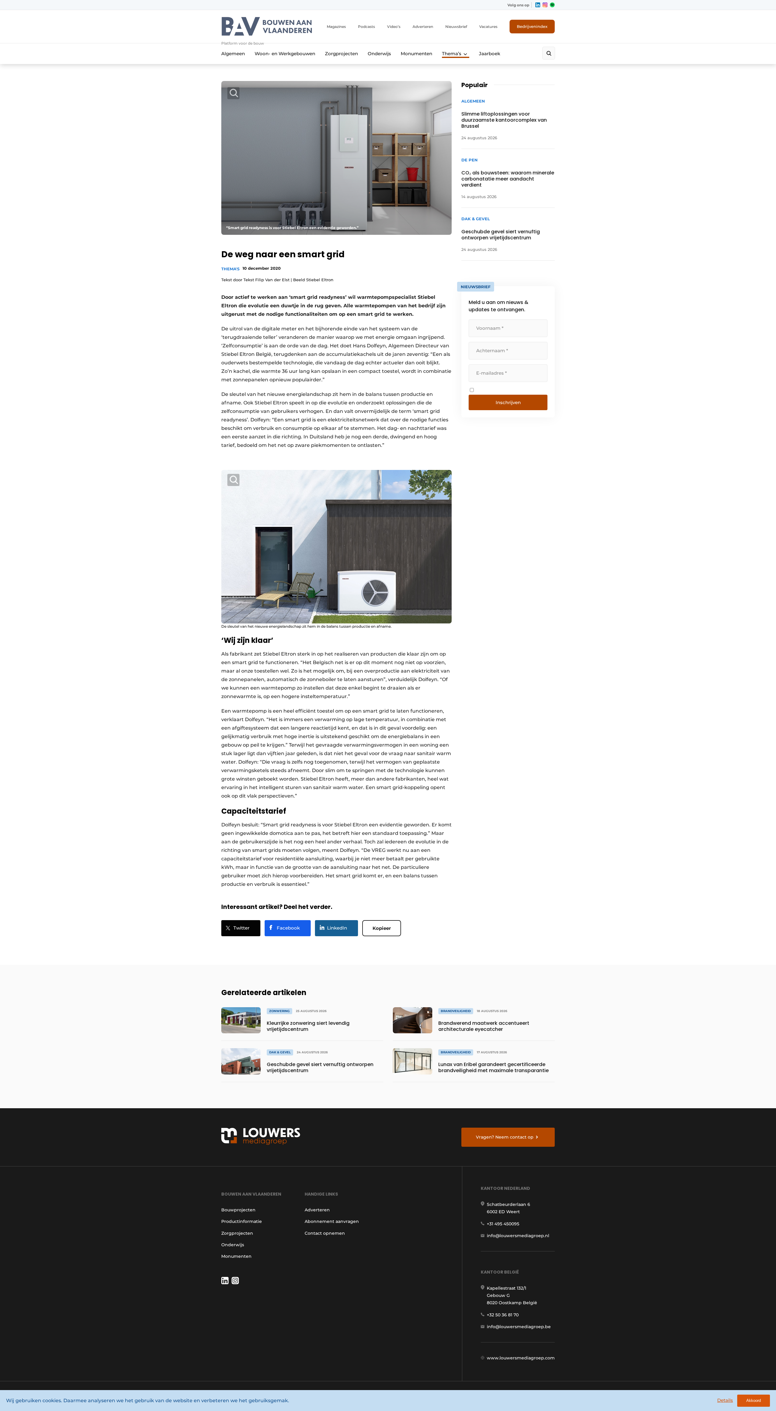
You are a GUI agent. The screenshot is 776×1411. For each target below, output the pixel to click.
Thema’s (451, 53)
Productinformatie (241, 1221)
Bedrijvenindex (532, 26)
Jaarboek (489, 53)
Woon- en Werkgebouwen (285, 53)
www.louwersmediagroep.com (521, 1358)
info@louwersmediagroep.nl (518, 1235)
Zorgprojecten (341, 53)
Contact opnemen (325, 1233)
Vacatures (488, 26)
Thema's (230, 268)
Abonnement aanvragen (332, 1221)
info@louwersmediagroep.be (519, 1326)
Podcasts (366, 26)
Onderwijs (379, 53)
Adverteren (423, 26)
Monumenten (416, 53)
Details (725, 1400)
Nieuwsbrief (456, 26)
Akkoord (753, 1400)
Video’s (393, 26)
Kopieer (382, 928)
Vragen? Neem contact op (505, 1137)
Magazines (336, 26)
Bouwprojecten (238, 1210)
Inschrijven (508, 402)
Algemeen (233, 53)
